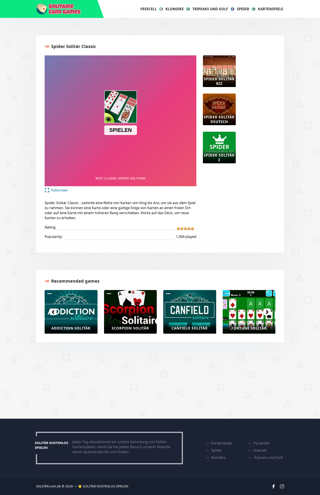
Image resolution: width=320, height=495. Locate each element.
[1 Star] (178, 228)
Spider (243, 9)
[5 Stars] (192, 228)
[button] (53, 312)
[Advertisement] (259, 120)
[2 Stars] (182, 228)
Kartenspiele (270, 9)
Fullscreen (59, 190)
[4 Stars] (189, 228)
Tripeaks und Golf (210, 9)
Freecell (148, 9)
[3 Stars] (185, 228)
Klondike (174, 9)
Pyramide (261, 443)
